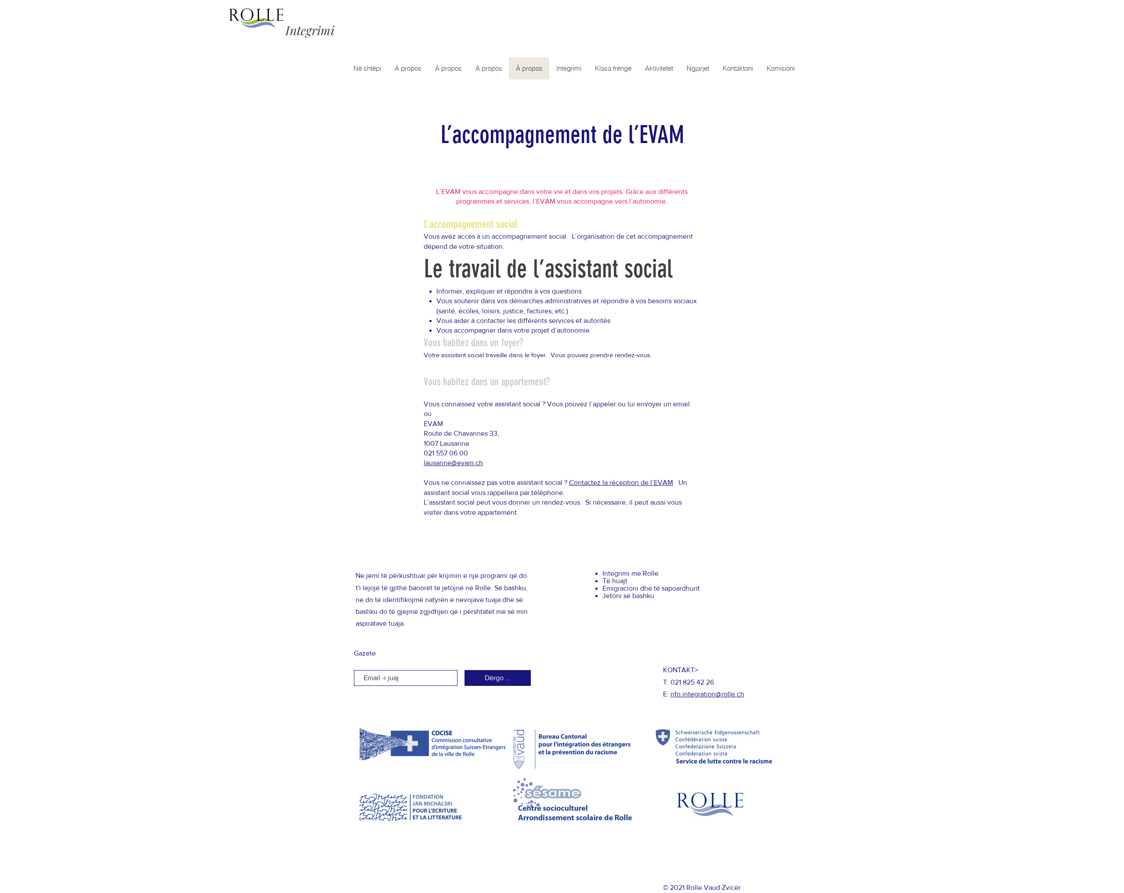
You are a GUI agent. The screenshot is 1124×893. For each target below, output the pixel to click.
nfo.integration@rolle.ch (707, 694)
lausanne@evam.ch (453, 462)
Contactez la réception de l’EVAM (621, 482)
